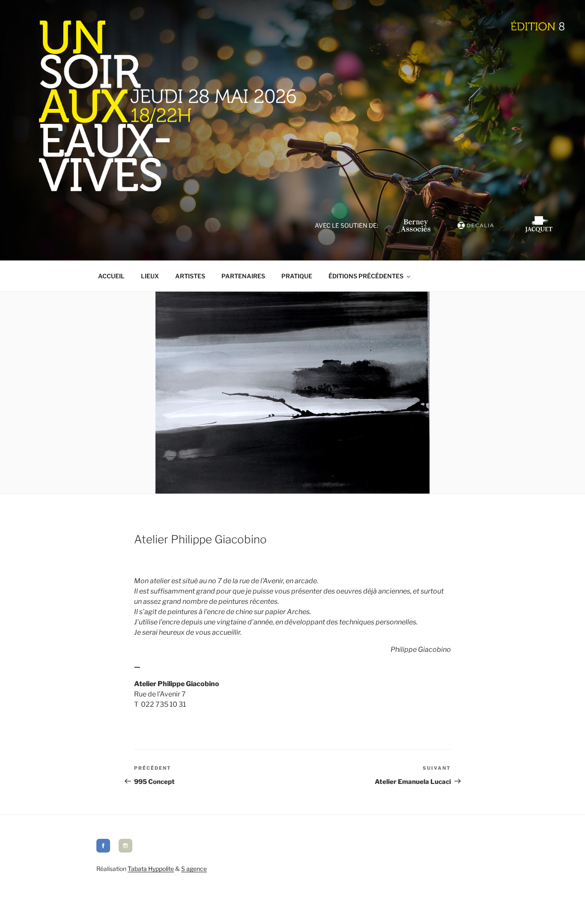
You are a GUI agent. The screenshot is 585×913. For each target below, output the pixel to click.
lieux (150, 276)
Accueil (111, 276)
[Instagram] (125, 850)
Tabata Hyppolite (151, 868)
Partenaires (243, 276)
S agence (194, 868)
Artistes (190, 276)
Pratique (296, 276)
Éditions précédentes (365, 276)
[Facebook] (103, 850)
